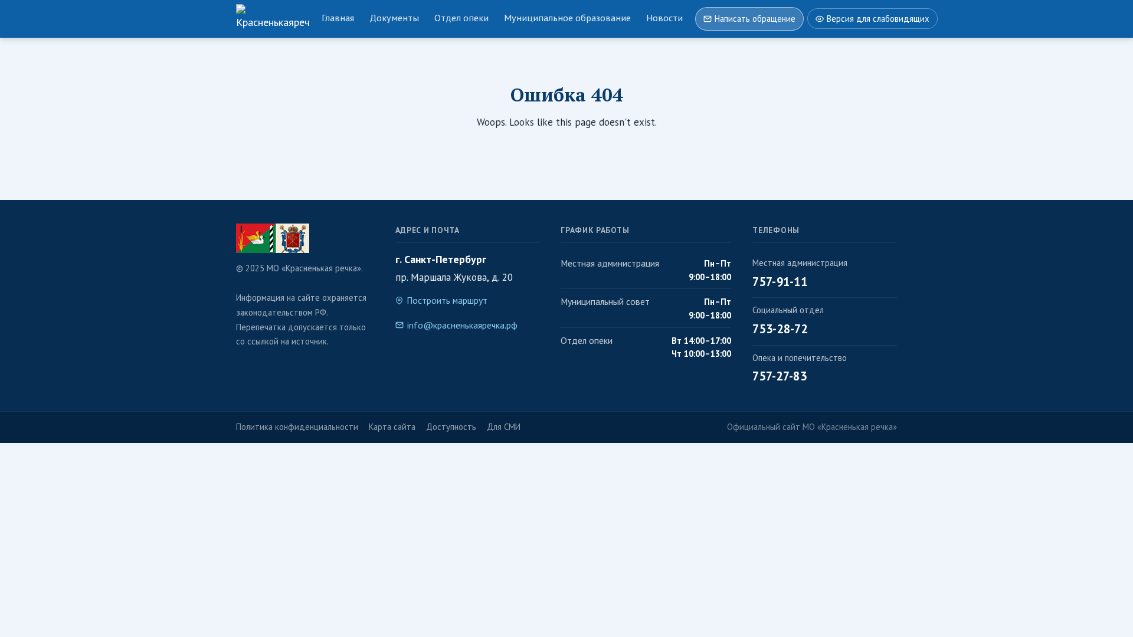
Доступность (451, 426)
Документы (394, 18)
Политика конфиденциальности (297, 426)
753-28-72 (780, 329)
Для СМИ (503, 426)
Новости (664, 18)
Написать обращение (755, 18)
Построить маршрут (447, 300)
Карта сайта (392, 426)
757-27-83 (779, 376)
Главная (338, 18)
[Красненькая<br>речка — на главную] (272, 19)
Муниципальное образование (567, 18)
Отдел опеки (461, 18)
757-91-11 (779, 282)
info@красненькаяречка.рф (462, 325)
